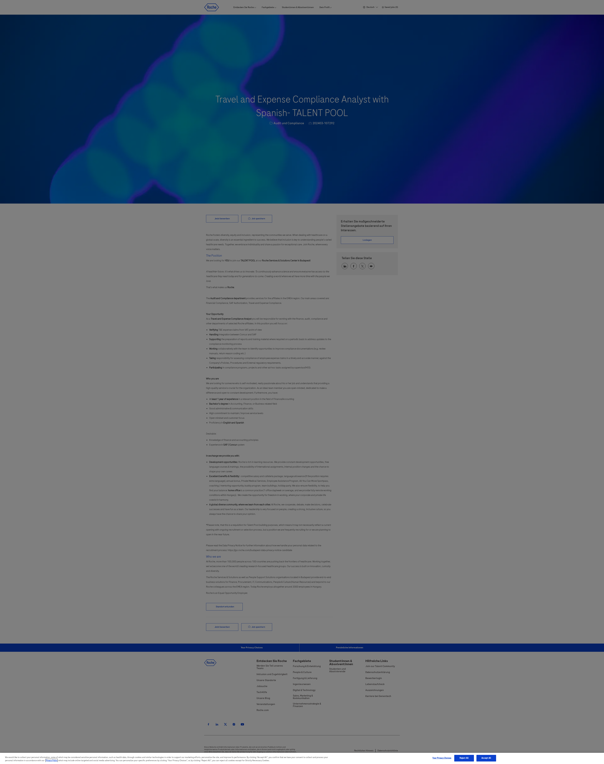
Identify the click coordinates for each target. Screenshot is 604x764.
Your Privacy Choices (441, 758)
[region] (302, 758)
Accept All (486, 758)
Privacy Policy (51, 760)
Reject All (464, 758)
